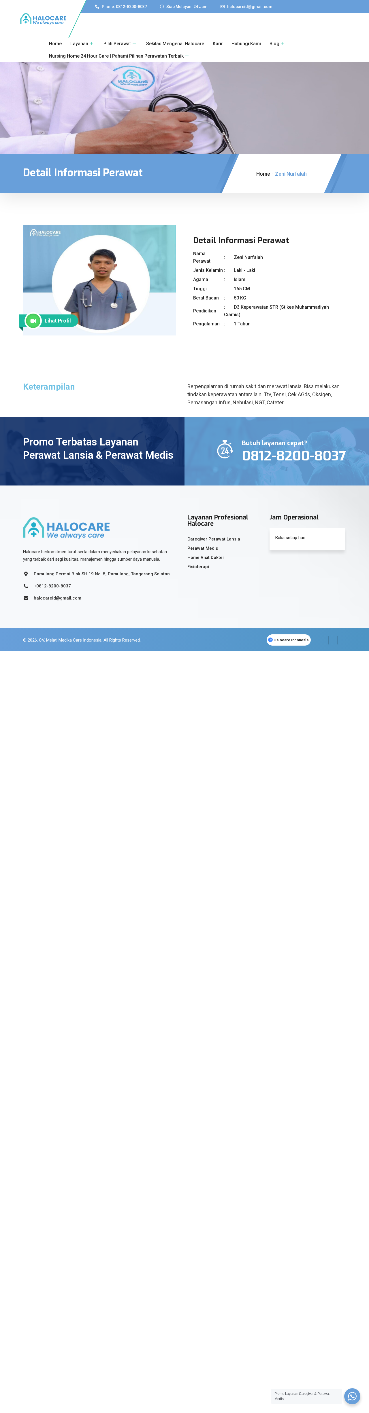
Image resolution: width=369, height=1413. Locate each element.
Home (55, 43)
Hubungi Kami (246, 43)
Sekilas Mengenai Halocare (175, 43)
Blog (274, 43)
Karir (218, 43)
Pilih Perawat (117, 43)
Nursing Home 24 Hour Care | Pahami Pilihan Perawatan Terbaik (116, 56)
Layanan (79, 43)
